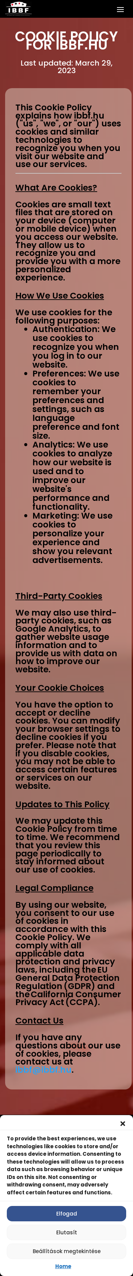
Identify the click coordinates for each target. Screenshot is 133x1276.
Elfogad (66, 1213)
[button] (122, 1123)
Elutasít (66, 1232)
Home (63, 1266)
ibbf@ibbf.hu (43, 1070)
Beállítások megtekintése (67, 1251)
